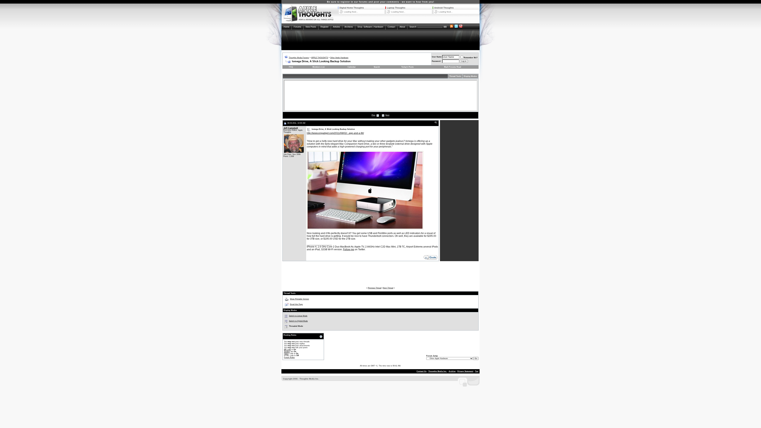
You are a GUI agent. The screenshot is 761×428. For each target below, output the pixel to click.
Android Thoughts (444, 8)
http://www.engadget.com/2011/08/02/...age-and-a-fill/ (335, 133)
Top (476, 371)
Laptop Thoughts (396, 8)
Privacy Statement (465, 371)
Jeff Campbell (290, 128)
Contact (391, 27)
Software (367, 27)
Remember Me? (471, 58)
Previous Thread (374, 288)
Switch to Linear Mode (298, 316)
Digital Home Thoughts (351, 8)
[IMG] (286, 353)
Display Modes (470, 76)
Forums (297, 27)
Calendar (352, 67)
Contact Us (421, 371)
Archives (348, 27)
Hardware (378, 27)
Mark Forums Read (452, 67)
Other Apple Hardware (339, 58)
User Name (437, 57)
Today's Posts (407, 67)
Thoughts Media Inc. (437, 371)
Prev (373, 115)
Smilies (287, 352)
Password (436, 61)
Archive (452, 371)
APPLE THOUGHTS (319, 58)
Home (286, 27)
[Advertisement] (380, 40)
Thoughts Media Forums (299, 58)
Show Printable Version (299, 299)
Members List (319, 67)
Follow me (348, 249)
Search (412, 27)
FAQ (291, 67)
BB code (287, 350)
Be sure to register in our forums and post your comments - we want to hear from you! (380, 2)
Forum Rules (289, 357)
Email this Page (296, 304)
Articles (336, 27)
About (402, 27)
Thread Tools (455, 76)
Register (324, 27)
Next (387, 115)
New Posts (311, 27)
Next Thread (388, 288)
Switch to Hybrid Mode (298, 321)
